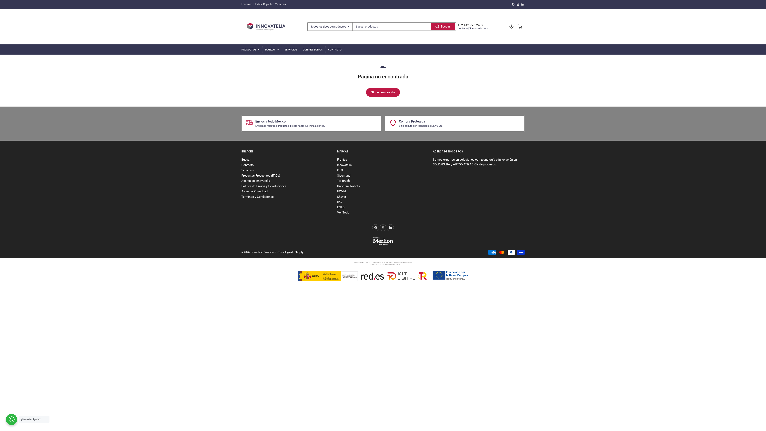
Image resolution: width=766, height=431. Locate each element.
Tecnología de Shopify (290, 252)
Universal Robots (348, 186)
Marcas (270, 49)
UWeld (341, 191)
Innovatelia (344, 165)
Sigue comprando (383, 92)
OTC (340, 170)
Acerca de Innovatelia (255, 181)
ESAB (341, 207)
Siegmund (343, 175)
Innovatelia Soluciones (263, 252)
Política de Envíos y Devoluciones (263, 186)
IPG (339, 202)
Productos (248, 49)
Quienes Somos (313, 49)
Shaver (341, 197)
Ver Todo (343, 212)
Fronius (342, 159)
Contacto (335, 49)
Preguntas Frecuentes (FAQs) (260, 175)
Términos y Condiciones (257, 197)
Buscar (445, 26)
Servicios (290, 49)
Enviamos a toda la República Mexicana (263, 4)
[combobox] (404, 26)
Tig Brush (343, 181)
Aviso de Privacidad (254, 191)
